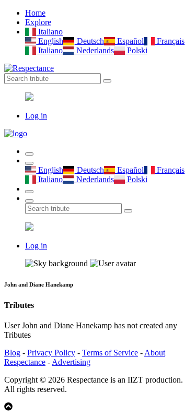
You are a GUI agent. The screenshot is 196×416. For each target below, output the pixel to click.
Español (129, 41)
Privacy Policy (51, 352)
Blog (12, 352)
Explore (38, 22)
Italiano (49, 31)
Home (35, 12)
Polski (136, 50)
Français (170, 41)
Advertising (71, 362)
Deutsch (89, 41)
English (49, 41)
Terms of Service (110, 352)
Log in (36, 115)
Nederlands (93, 50)
